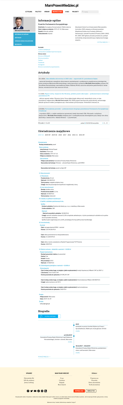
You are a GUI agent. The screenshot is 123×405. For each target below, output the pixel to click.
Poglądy (61, 382)
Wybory (47, 12)
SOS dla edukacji (29, 380)
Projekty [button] (75, 12)
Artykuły (18, 37)
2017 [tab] (64, 135)
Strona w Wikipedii (44, 56)
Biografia (18, 44)
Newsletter (91, 391)
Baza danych (62, 385)
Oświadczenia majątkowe (24, 41)
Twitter (40, 60)
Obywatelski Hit (29, 378)
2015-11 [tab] (75, 135)
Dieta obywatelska (94, 382)
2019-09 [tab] (47, 135)
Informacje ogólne (21, 34)
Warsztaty (94, 380)
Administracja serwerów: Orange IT (68, 402)
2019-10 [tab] (41, 135)
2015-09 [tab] (81, 135)
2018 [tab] (60, 135)
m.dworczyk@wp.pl (44, 49)
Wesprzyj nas (57, 12)
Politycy (38, 12)
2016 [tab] (69, 135)
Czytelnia (28, 12)
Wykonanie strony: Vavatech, (53, 402)
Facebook (41, 62)
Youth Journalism (94, 385)
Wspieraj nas (94, 378)
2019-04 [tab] (54, 135)
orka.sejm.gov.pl (45, 303)
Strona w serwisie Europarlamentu (48, 67)
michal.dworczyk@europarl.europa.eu (49, 51)
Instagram (41, 64)
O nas (67, 12)
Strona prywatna (43, 58)
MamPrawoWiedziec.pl (61, 5)
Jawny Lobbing (29, 382)
